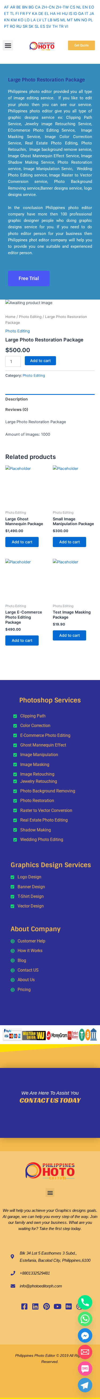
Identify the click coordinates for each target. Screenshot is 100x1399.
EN (85, 7)
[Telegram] (85, 1385)
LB (50, 20)
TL (12, 13)
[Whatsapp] (85, 1319)
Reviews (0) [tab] (16, 409)
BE (18, 7)
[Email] (85, 1352)
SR (25, 26)
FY (28, 13)
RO (12, 26)
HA (53, 13)
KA (34, 13)
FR (22, 13)
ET (6, 13)
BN (24, 7)
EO (91, 7)
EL (47, 13)
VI (66, 26)
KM (14, 20)
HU (65, 13)
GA (81, 13)
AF (6, 7)
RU (19, 26)
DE (40, 13)
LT (44, 20)
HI (59, 13)
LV (39, 20)
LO (27, 20)
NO (84, 20)
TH (55, 26)
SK (31, 26)
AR (12, 7)
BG (31, 7)
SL (37, 26)
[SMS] (85, 1368)
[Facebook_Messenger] (85, 1335)
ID (75, 13)
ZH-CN (48, 7)
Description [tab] (16, 399)
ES (42, 26)
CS (72, 7)
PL (90, 20)
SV (48, 26)
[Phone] (85, 1302)
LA (33, 20)
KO (20, 20)
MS (56, 20)
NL (78, 7)
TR (61, 26)
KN (7, 20)
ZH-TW (62, 7)
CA (38, 7)
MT (70, 20)
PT (6, 26)
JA (91, 13)
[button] (8, 45)
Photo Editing (30, 317)
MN (77, 20)
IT (86, 13)
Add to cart (40, 360)
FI (17, 13)
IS (70, 13)
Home (10, 317)
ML (63, 20)
